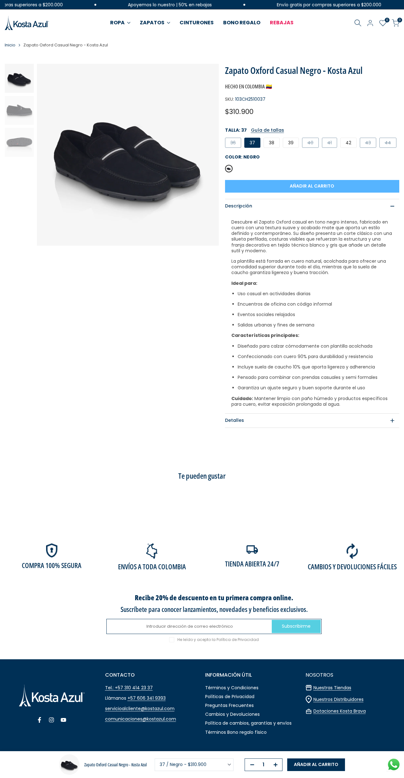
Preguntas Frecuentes (229, 705)
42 (348, 143)
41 (332, 143)
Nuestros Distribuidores (338, 699)
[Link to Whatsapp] (394, 764)
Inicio (10, 45)
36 (235, 143)
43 (370, 143)
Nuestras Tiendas (332, 688)
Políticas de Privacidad (229, 696)
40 (313, 143)
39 (291, 143)
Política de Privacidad (238, 639)
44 (390, 143)
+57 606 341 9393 (147, 698)
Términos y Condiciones (231, 688)
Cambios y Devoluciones (232, 714)
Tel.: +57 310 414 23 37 (129, 688)
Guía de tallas (267, 130)
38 (271, 143)
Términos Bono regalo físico (236, 732)
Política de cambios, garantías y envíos (248, 723)
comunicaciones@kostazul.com (140, 719)
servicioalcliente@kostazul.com (140, 708)
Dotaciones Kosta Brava (339, 711)
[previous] (49, 154)
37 (252, 143)
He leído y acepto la (218, 639)
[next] (206, 154)
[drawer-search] (357, 23)
